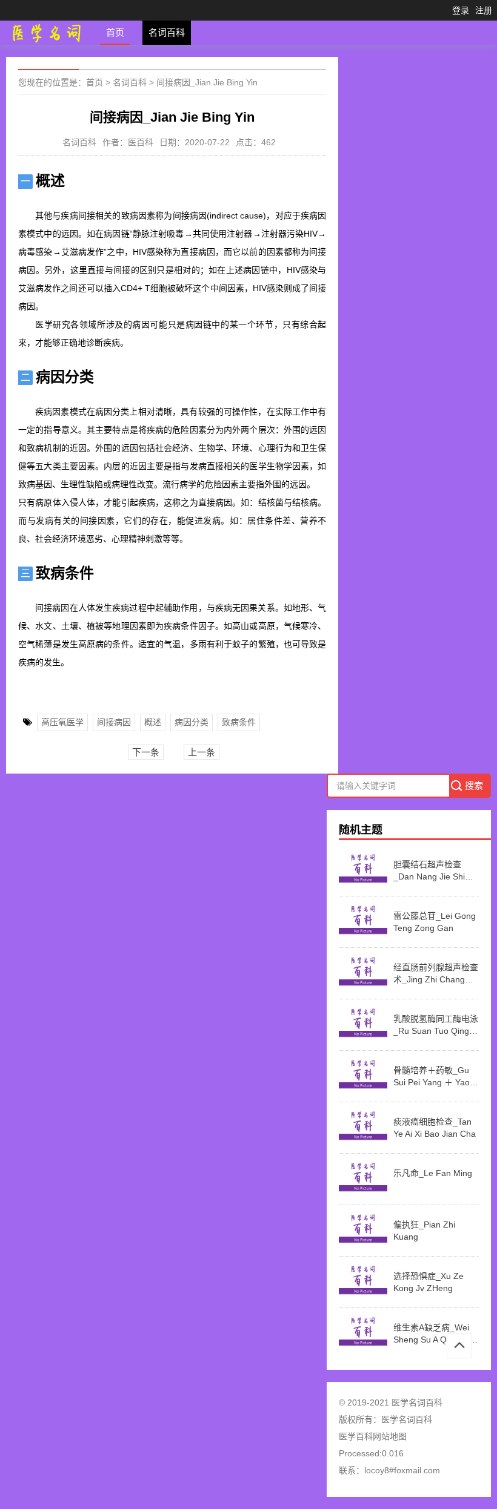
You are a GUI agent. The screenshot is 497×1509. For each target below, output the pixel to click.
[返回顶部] (459, 1345)
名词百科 (166, 32)
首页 (115, 32)
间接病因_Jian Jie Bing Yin (207, 82)
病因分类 (191, 722)
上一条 (201, 752)
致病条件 (239, 722)
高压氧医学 (62, 722)
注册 (483, 10)
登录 (460, 10)
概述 (152, 722)
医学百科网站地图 (373, 1436)
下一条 (145, 752)
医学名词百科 (406, 1419)
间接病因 (114, 722)
